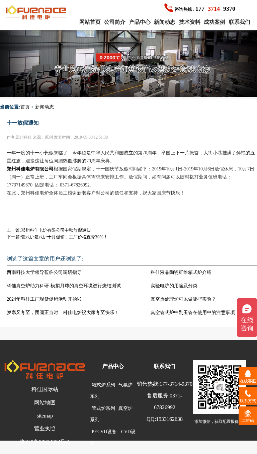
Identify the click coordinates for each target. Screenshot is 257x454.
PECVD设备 (104, 431)
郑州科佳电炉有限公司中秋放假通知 (56, 230)
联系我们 (239, 22)
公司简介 (114, 22)
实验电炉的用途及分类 (174, 285)
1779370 (205, 8)
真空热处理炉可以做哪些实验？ (183, 299)
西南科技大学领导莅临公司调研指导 (44, 272)
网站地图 (45, 402)
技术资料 (189, 22)
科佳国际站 (44, 389)
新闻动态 (164, 22)
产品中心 (140, 22)
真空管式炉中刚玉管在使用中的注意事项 (193, 312)
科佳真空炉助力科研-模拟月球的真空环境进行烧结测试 (64, 285)
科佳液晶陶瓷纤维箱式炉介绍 (181, 272)
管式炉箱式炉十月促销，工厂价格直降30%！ (64, 236)
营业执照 (45, 428)
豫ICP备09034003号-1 (45, 442)
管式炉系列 (103, 408)
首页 (25, 106)
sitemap (45, 416)
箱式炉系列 (103, 384)
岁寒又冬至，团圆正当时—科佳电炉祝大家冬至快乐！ (63, 312)
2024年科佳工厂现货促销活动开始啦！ (46, 299)
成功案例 (214, 22)
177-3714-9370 (176, 384)
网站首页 (90, 22)
